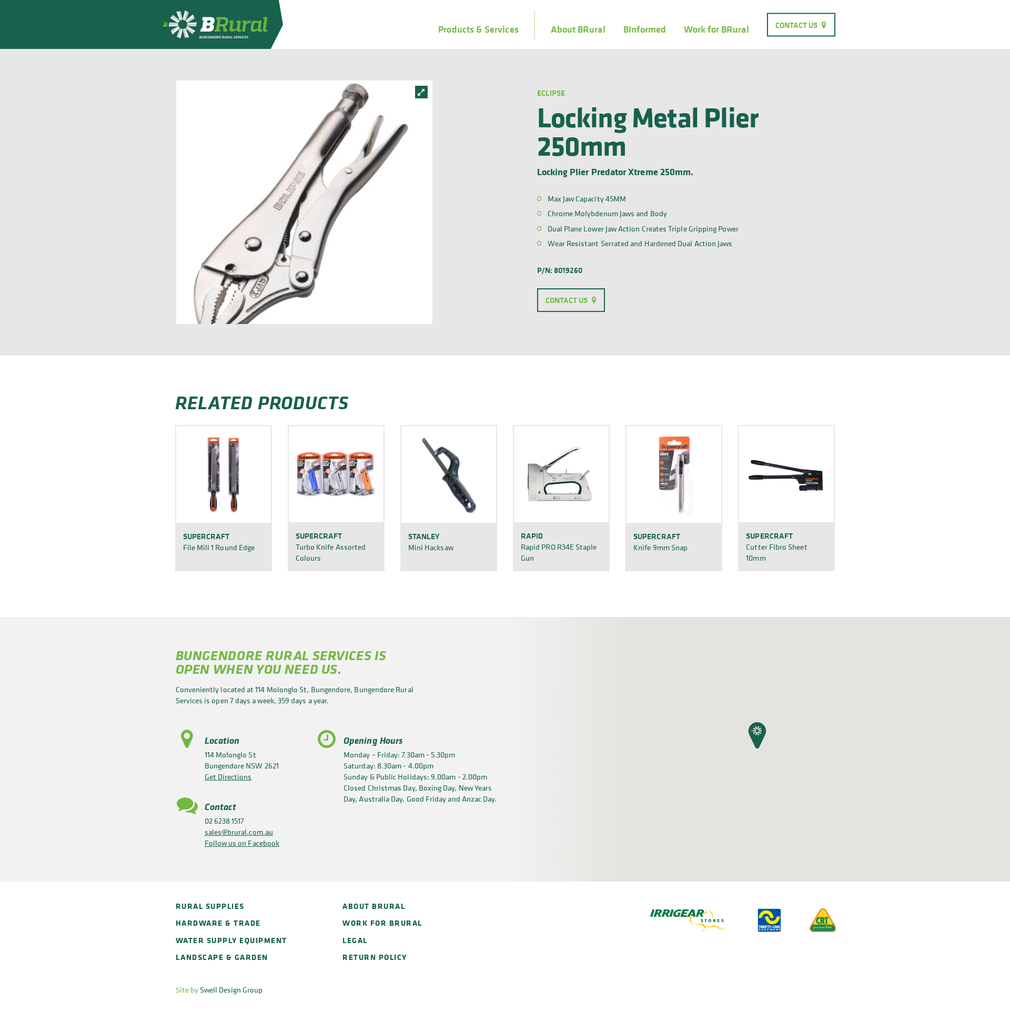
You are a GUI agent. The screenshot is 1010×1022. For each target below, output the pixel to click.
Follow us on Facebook (242, 842)
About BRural (578, 29)
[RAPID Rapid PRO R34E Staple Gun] (561, 474)
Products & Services (478, 29)
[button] (757, 735)
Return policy (374, 957)
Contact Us (796, 24)
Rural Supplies (210, 906)
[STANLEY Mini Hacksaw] (448, 474)
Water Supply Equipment (231, 940)
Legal (355, 940)
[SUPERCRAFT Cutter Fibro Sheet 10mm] (786, 474)
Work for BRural (716, 29)
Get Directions (228, 776)
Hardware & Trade (218, 922)
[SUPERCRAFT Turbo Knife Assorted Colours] (336, 474)
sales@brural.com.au (239, 831)
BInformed (644, 29)
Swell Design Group (231, 989)
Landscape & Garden (222, 957)
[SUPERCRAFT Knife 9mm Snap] (673, 474)
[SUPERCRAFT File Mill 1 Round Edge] (223, 474)
